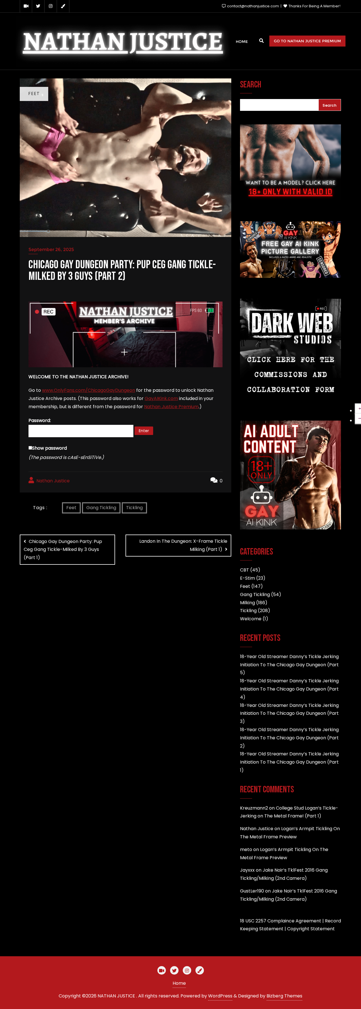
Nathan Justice (52, 481)
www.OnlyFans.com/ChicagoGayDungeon (88, 390)
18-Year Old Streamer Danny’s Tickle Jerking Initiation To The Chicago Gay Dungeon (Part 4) (289, 689)
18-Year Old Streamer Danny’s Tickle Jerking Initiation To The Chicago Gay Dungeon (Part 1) (289, 762)
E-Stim (247, 578)
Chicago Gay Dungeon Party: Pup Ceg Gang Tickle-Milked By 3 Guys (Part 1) (63, 549)
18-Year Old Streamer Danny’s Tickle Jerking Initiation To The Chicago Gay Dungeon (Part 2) (289, 737)
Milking (247, 602)
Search (250, 85)
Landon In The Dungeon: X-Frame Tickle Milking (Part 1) (183, 545)
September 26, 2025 (51, 249)
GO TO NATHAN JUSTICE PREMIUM (307, 41)
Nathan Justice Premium (171, 406)
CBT (244, 570)
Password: (39, 420)
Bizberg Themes (284, 996)
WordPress (220, 996)
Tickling (134, 507)
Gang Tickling (101, 507)
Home (179, 983)
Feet (71, 507)
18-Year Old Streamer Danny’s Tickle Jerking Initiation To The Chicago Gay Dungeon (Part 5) (289, 664)
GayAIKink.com (161, 398)
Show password (49, 448)
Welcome (250, 618)
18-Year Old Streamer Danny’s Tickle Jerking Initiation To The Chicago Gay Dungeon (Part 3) (289, 713)
